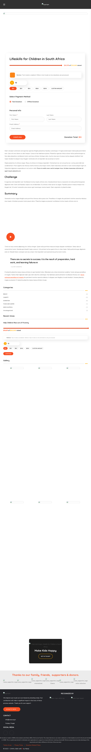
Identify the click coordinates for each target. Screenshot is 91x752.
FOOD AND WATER (45, 304)
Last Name (50, 115)
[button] (87, 4)
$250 (45, 88)
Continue (8, 353)
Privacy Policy (18, 745)
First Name (13, 115)
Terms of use (7, 745)
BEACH (45, 294)
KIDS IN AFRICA (45, 307)
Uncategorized (45, 310)
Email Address (15, 124)
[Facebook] (5, 733)
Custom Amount (56, 88)
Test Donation (17, 102)
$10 (13, 88)
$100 (37, 88)
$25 (21, 88)
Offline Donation (33, 102)
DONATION (45, 300)
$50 (29, 88)
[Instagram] (12, 733)
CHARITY (45, 297)
